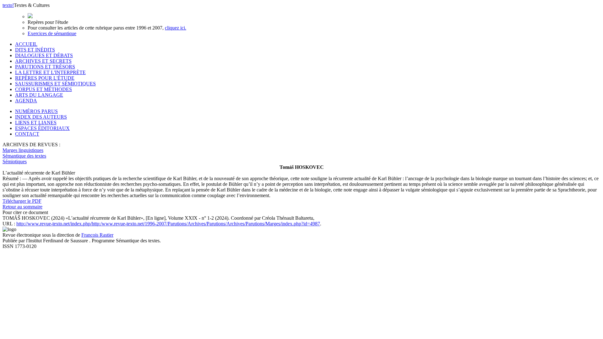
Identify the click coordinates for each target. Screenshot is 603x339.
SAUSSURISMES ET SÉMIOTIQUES (55, 83)
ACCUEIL (26, 44)
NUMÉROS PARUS (36, 111)
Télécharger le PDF (22, 201)
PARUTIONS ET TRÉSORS (45, 66)
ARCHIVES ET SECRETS (43, 61)
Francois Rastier (97, 235)
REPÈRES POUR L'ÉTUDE (44, 78)
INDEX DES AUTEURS (41, 117)
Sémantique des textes (24, 156)
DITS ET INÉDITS (35, 49)
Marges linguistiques (23, 150)
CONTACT (27, 134)
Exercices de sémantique (52, 33)
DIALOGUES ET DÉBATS (44, 55)
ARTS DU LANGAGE (39, 95)
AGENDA (26, 100)
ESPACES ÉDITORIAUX (42, 128)
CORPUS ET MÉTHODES (43, 89)
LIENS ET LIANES (36, 122)
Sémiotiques (15, 161)
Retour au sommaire (22, 206)
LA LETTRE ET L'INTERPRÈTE (50, 72)
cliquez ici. (175, 27)
